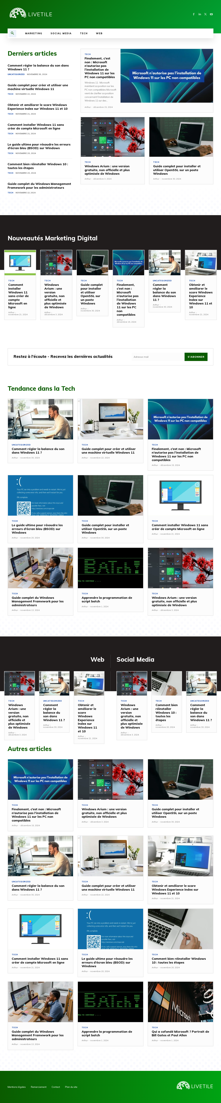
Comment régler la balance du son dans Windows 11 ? (38, 67)
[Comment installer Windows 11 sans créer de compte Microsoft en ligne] (20, 262)
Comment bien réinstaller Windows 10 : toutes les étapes (38, 166)
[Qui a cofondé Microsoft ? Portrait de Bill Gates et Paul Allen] (180, 1002)
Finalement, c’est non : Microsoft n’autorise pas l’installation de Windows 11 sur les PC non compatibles (100, 67)
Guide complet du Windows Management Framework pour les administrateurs (39, 186)
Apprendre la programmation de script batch (107, 599)
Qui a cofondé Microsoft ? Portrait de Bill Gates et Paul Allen (180, 1033)
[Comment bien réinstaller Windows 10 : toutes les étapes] (167, 684)
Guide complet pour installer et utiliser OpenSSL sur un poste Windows (177, 170)
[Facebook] (194, 14)
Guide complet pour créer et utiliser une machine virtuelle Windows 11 (38, 87)
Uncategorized (16, 74)
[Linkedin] (200, 14)
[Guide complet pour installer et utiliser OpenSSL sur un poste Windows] (181, 137)
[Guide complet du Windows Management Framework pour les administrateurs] (40, 568)
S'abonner (196, 356)
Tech (10, 94)
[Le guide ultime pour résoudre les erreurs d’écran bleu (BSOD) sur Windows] (40, 495)
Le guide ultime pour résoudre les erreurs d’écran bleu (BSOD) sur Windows (39, 146)
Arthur (88, 107)
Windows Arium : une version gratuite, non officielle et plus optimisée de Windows (107, 170)
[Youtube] (211, 14)
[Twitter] (205, 14)
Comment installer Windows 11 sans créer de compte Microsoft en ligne (36, 126)
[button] (12, 33)
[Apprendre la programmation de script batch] (110, 568)
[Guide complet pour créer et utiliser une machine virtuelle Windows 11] (110, 419)
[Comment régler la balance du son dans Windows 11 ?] (164, 262)
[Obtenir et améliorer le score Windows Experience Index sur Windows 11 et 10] (201, 262)
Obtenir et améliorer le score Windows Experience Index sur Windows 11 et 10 (38, 107)
